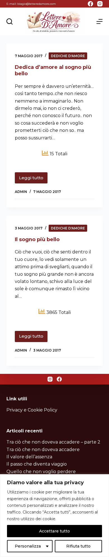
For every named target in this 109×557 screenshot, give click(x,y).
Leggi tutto (33, 179)
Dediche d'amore (68, 56)
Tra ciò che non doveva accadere (43, 449)
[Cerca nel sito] (9, 21)
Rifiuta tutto (78, 546)
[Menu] (99, 21)
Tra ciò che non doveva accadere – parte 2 (53, 442)
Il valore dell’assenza (29, 456)
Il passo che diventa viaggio (36, 464)
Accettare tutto (54, 531)
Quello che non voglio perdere (41, 471)
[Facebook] (90, 3)
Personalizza (28, 546)
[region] (54, 515)
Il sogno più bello (37, 239)
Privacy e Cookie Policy (31, 410)
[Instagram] (100, 3)
